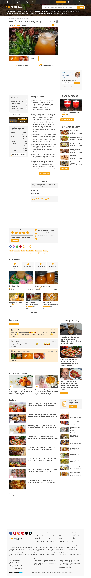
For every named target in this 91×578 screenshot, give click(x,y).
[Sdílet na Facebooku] (10, 246)
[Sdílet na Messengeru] (14, 246)
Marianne (74, 538)
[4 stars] (24, 232)
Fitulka (71, 417)
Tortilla (44, 545)
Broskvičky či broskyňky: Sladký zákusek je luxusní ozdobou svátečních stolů (42, 470)
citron (26, 495)
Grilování (65, 11)
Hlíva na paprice (74, 448)
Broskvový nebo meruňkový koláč (32, 303)
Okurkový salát (12, 554)
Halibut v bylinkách (75, 454)
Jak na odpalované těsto (61, 545)
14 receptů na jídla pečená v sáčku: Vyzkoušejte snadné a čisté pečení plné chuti (41, 482)
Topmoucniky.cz (75, 535)
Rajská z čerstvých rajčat (75, 473)
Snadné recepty (73, 549)
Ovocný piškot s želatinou (15, 566)
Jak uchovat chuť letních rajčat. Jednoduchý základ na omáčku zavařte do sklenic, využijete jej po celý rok (43, 405)
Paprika (59, 11)
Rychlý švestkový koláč (75, 428)
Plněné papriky (20, 552)
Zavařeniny (19, 18)
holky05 (62, 116)
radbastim (72, 430)
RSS (60, 535)
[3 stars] (20, 232)
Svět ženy (37, 540)
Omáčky (19, 11)
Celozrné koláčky (74, 442)
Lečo (60, 554)
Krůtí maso (20, 549)
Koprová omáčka (20, 554)
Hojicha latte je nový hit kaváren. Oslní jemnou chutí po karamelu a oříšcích (44, 561)
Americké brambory (71, 545)
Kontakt (60, 543)
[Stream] (26, 533)
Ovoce (59, 550)
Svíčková (22, 547)
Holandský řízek (28, 554)
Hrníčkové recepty (16, 13)
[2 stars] (16, 232)
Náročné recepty (26, 253)
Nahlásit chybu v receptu (19, 114)
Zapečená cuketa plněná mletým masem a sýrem (74, 436)
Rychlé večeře (34, 13)
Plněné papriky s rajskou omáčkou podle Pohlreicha (45, 566)
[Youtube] (22, 533)
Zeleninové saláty (41, 550)
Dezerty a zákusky (51, 545)
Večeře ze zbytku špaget (74, 131)
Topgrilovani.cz (75, 537)
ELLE (73, 540)
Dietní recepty (26, 550)
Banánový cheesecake (73, 156)
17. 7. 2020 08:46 (52, 351)
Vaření (48, 253)
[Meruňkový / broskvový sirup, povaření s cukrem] (27, 356)
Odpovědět (13, 336)
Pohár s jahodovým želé (70, 113)
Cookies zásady (50, 538)
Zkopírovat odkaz (30, 246)
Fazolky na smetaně (28, 552)
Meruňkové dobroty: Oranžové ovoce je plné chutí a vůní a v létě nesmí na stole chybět (20, 392)
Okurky (43, 11)
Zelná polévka (45, 547)
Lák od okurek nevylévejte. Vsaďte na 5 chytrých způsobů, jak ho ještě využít (70, 566)
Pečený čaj (73, 416)
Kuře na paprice (41, 554)
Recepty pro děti (51, 250)
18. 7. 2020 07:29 (52, 329)
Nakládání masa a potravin (36, 545)
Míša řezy (35, 554)
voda (23, 495)
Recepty (14, 18)
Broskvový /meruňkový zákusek (50, 303)
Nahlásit (61, 540)
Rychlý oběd (73, 554)
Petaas (71, 438)
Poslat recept (27, 246)
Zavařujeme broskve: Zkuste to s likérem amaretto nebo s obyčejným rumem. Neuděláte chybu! (42, 460)
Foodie (60, 538)
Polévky (31, 11)
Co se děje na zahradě (14, 547)
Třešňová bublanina (60, 547)
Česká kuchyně (42, 13)
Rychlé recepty (25, 13)
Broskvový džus (14, 286)
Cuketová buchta (54, 554)
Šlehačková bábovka (36, 547)
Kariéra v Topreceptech (64, 537)
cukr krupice (17, 495)
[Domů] (10, 18)
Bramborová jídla (40, 549)
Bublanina (79, 554)
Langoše (47, 554)
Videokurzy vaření (39, 537)
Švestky (48, 11)
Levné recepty (63, 13)
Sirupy (44, 250)
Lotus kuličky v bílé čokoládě (75, 162)
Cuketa (77, 11)
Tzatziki (75, 547)
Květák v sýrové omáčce (74, 460)
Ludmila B (37, 289)
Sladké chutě (13, 253)
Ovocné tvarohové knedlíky (40, 552)
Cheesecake (66, 552)
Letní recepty (71, 11)
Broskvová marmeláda (42, 286)
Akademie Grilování (11, 11)
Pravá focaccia (28, 547)
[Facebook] (10, 533)
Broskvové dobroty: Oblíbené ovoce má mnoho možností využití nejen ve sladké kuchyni (46, 392)
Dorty (55, 550)
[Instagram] (18, 533)
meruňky (11, 495)
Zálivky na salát (52, 547)
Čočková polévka (73, 552)
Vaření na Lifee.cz (39, 535)
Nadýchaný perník (65, 554)
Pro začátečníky (30, 250)
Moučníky (25, 11)
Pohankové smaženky (76, 137)
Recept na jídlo (38, 534)
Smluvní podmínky (51, 541)
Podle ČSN (53, 11)
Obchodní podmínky (51, 540)
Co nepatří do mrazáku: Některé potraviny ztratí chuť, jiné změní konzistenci (69, 564)
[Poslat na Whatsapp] (17, 246)
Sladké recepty (18, 550)
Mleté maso (25, 549)
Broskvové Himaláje (75, 467)
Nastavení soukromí (51, 534)
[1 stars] (12, 232)
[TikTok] (30, 533)
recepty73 (52, 21)
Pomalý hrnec (47, 549)
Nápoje (11, 250)
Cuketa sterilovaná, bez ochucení (16, 568)
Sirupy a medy (26, 18)
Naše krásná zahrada (39, 541)
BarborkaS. (29, 308)
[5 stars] (28, 232)
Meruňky (19, 253)
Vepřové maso (32, 549)
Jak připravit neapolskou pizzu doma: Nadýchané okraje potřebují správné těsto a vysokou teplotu (43, 438)
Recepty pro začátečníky (53, 13)
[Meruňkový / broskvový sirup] (16, 356)
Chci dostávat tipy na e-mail (69, 80)
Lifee (73, 541)
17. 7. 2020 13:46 (52, 341)
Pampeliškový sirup (16, 303)
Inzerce (60, 534)
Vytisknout (24, 246)
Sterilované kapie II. (75, 421)
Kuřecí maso (37, 11)
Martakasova (73, 423)
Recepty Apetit (38, 538)
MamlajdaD (17, 341)
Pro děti (23, 250)
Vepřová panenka (69, 547)
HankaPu (45, 308)
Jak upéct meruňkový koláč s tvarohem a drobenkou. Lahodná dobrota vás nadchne (42, 415)
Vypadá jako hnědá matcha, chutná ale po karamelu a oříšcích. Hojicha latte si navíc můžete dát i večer (70, 340)
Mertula (11, 306)
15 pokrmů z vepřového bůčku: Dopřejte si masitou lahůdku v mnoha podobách (42, 448)
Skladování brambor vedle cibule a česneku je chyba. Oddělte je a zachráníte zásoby (69, 561)
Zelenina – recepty (26, 545)
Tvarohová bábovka (75, 143)
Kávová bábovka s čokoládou (75, 150)
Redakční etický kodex (52, 543)
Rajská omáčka (50, 552)
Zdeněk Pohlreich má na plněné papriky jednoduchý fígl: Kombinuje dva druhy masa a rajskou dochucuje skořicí (69, 385)
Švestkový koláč (12, 555)
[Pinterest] (14, 533)
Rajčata (9, 13)
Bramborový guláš (58, 552)
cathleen (11, 289)
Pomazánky (18, 545)
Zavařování (54, 253)
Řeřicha (78, 545)
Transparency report (63, 541)
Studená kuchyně (50, 550)
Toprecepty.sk (75, 534)
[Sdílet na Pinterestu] (20, 246)
